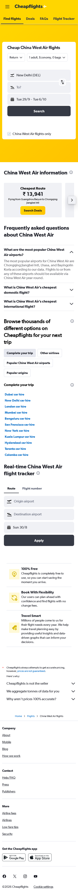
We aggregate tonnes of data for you (32, 691)
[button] (7, 6)
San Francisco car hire (20, 424)
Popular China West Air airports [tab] (28, 363)
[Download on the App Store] (40, 857)
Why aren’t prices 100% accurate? (31, 699)
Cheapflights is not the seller (27, 683)
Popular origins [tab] (17, 373)
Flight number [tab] (32, 488)
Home (18, 716)
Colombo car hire (16, 454)
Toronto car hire (15, 448)
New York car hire (17, 430)
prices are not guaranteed (31, 671)
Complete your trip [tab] (20, 353)
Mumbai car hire (16, 412)
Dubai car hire (14, 394)
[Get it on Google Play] (14, 857)
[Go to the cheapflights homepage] (31, 7)
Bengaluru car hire (17, 418)
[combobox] (43, 501)
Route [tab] (11, 488)
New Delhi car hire (18, 400)
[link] (32, 210)
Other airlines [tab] (49, 353)
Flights (31, 716)
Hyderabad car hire (18, 442)
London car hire (15, 406)
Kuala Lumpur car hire (20, 436)
